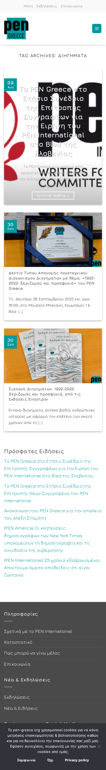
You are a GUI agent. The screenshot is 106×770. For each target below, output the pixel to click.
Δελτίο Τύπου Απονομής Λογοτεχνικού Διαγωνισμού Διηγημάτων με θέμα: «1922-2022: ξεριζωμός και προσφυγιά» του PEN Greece (52, 280)
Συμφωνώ (26, 760)
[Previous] (13, 136)
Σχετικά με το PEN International (38, 631)
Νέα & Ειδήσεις (21, 708)
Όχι (50, 760)
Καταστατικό (18, 642)
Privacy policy (77, 760)
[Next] (93, 136)
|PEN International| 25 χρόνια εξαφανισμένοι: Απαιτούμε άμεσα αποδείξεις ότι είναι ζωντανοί (52, 568)
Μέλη (28, 6)
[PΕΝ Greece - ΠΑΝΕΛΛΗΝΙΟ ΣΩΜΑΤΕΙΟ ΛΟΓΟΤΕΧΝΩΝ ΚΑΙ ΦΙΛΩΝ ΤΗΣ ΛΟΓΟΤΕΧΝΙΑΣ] (19, 28)
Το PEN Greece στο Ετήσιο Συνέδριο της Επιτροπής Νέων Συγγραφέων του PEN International (48, 493)
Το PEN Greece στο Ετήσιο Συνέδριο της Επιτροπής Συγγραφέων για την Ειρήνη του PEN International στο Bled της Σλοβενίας (53, 121)
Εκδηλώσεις (46, 6)
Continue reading (53, 195)
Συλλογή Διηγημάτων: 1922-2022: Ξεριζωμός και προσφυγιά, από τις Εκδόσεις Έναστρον (45, 393)
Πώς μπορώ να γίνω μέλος (32, 653)
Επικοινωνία (72, 6)
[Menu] (96, 28)
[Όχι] (99, 748)
